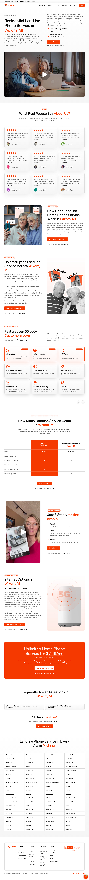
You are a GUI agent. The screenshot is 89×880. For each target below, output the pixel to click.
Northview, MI (69, 802)
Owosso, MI (49, 805)
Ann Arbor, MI (49, 755)
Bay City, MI (28, 759)
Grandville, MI (69, 778)
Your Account (22, 855)
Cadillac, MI (69, 759)
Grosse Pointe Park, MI (31, 782)
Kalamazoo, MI (49, 790)
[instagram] (76, 873)
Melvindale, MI (29, 798)
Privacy (52, 858)
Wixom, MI (8, 829)
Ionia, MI (8, 790)
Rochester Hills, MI (50, 809)
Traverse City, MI (50, 821)
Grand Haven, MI (30, 778)
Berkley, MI (48, 759)
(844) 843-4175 (65, 244)
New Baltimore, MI (50, 802)
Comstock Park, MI (50, 762)
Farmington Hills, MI (71, 770)
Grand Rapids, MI (50, 778)
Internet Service (33, 859)
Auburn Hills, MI (69, 755)
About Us (52, 853)
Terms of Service (34, 873)
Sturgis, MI (8, 821)
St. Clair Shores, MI (50, 817)
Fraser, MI (8, 778)
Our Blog (52, 850)
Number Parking (33, 862)
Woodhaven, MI (30, 829)
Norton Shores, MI (10, 805)
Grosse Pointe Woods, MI (52, 782)
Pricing (57, 5)
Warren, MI (8, 825)
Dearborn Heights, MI (11, 766)
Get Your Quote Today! (44, 726)
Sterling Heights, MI (71, 817)
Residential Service (32, 850)
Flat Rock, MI (49, 774)
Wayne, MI (48, 825)
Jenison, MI (28, 790)
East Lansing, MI (10, 770)
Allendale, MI (9, 755)
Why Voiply (64, 5)
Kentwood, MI (69, 790)
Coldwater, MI (29, 762)
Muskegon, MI (29, 802)
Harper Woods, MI (70, 782)
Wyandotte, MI (49, 829)
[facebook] (74, 873)
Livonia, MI (68, 794)
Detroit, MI (48, 766)
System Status (22, 850)
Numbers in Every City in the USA (44, 857)
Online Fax (32, 864)
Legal (51, 855)
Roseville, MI (9, 813)
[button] (42, 5)
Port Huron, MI (29, 809)
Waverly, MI (28, 825)
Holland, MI (48, 786)
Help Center (21, 853)
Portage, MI (8, 809)
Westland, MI (69, 825)
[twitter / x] (79, 873)
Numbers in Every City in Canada (43, 863)
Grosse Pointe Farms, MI (12, 782)
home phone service (29, 35)
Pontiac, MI (68, 805)
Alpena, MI (28, 755)
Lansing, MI (28, 794)
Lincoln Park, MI (49, 794)
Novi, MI (27, 805)
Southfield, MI (9, 817)
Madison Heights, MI (11, 798)
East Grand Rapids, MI (71, 766)
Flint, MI (68, 774)
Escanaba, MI (49, 770)
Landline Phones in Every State (44, 851)
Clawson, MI (9, 762)
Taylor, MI (28, 821)
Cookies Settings (44, 873)
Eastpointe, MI (29, 770)
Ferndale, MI (29, 774)
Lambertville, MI (10, 794)
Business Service (31, 855)
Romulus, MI (69, 809)
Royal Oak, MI (29, 813)
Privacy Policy (25, 873)
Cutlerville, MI (69, 762)
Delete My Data (54, 861)
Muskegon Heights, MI (11, 802)
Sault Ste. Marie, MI (70, 813)
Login (82, 5)
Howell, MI (68, 786)
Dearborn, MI (29, 766)
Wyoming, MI (69, 829)
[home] (9, 5)
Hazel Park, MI (29, 786)
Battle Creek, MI (10, 759)
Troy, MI (68, 821)
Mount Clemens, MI (70, 798)
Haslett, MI (8, 786)
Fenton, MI (8, 774)
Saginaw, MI (49, 813)
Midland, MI (48, 798)
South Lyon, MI (29, 817)
